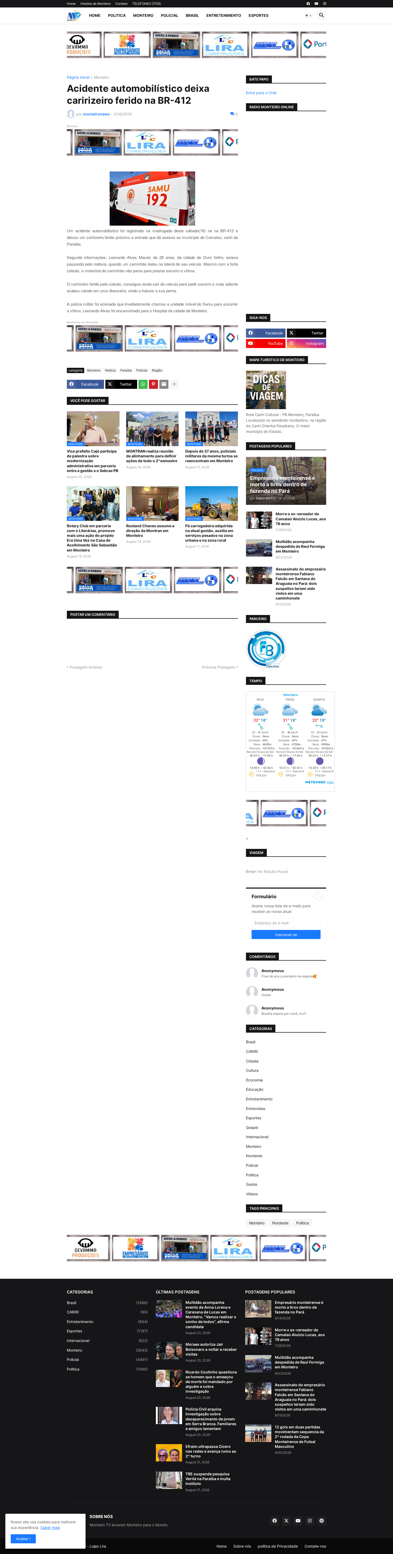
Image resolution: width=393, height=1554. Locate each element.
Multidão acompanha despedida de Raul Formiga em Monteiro (300, 546)
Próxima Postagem (218, 667)
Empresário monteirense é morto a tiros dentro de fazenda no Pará (299, 1307)
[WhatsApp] (143, 384)
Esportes (258, 15)
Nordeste (254, 1155)
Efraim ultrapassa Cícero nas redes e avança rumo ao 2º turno (211, 1451)
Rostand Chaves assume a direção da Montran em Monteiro (150, 531)
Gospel (252, 1127)
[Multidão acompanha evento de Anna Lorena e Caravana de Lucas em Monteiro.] (169, 1308)
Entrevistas (255, 1108)
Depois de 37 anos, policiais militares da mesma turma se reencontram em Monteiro (211, 456)
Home (71, 4)
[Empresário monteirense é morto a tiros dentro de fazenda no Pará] (258, 1308)
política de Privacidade (278, 1546)
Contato (121, 4)
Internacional (257, 1136)
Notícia (110, 370)
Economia (254, 1080)
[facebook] (308, 3)
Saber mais (50, 1527)
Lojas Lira (98, 1546)
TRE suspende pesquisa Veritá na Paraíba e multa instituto (208, 1479)
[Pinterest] (153, 384)
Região (157, 370)
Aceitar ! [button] (23, 1538)
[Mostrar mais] (174, 384)
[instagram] (324, 3)
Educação (254, 1089)
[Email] (163, 384)
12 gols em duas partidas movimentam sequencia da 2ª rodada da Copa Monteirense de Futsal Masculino (299, 1437)
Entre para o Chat (261, 92)
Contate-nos (315, 1546)
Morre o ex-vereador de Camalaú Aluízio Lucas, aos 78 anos (301, 519)
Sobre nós (242, 1546)
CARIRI (252, 1051)
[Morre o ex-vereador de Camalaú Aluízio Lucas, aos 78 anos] (259, 520)
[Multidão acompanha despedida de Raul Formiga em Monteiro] (259, 548)
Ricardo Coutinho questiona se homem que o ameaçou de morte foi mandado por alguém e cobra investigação (211, 1382)
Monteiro (143, 15)
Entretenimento (223, 15)
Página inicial (78, 77)
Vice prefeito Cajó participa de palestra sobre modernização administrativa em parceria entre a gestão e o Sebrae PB (92, 461)
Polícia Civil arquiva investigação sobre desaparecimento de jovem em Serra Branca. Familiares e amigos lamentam (211, 1419)
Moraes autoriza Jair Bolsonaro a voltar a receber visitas (211, 1349)
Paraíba (126, 370)
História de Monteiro (95, 4)
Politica (117, 15)
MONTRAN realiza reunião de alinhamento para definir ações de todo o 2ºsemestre (151, 456)
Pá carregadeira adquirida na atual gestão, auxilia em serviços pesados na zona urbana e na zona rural (209, 533)
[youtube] (316, 3)
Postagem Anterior (86, 667)
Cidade (252, 1061)
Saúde (251, 1184)
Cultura (252, 1070)
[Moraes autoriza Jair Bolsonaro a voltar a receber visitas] (169, 1350)
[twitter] (286, 1520)
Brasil (192, 15)
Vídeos (252, 1194)
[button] (308, 15)
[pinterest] (321, 1520)
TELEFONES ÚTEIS (146, 4)
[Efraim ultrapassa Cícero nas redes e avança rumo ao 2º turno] (169, 1452)
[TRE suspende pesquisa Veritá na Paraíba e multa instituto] (169, 1480)
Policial (169, 15)
